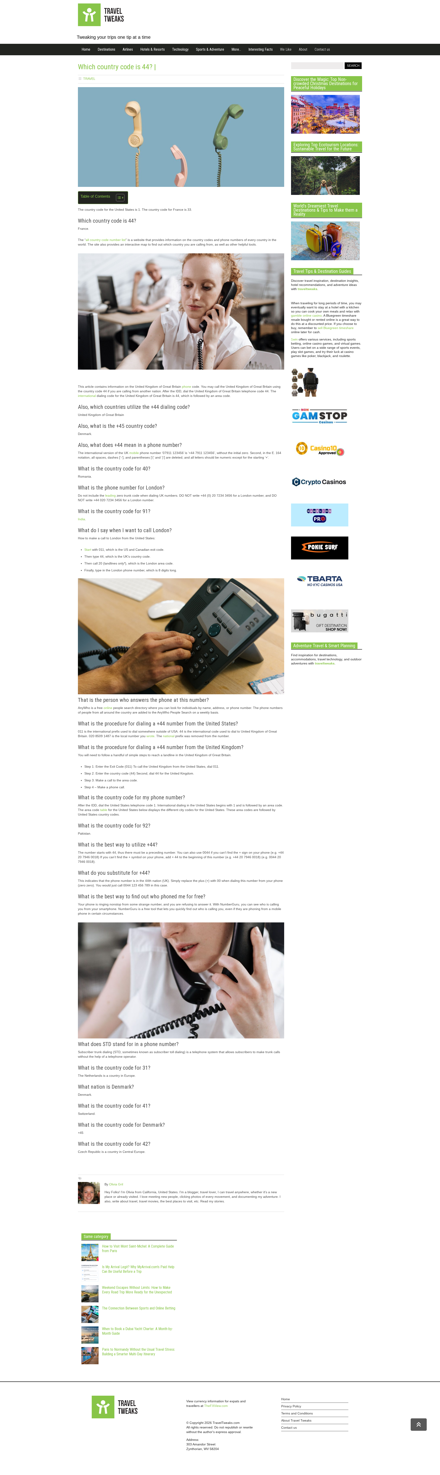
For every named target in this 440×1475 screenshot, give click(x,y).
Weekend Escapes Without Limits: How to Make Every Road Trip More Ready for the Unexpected (137, 1289)
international (87, 396)
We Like (286, 49)
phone (186, 386)
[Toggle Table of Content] (118, 198)
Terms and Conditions (297, 1413)
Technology (180, 49)
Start (87, 549)
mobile (134, 453)
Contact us (322, 49)
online (108, 708)
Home (86, 49)
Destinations (106, 49)
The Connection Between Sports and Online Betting (138, 1308)
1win (294, 339)
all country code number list (106, 240)
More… (236, 49)
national (168, 736)
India (81, 519)
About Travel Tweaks (296, 1420)
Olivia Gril (116, 1184)
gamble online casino (306, 315)
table (103, 810)
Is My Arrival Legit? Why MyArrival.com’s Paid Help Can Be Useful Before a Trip (138, 1269)
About (303, 49)
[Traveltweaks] (101, 25)
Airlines (128, 49)
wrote (150, 736)
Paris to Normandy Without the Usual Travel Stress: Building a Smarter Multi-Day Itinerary (138, 1351)
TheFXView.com (216, 1406)
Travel (89, 78)
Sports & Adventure (210, 49)
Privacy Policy (291, 1406)
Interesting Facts (260, 49)
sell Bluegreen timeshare (336, 328)
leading (110, 495)
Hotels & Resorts (152, 49)
